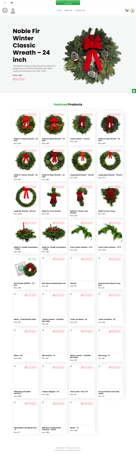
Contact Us (80, 10)
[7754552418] (5, 2)
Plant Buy (64, 450)
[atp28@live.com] (12, 2)
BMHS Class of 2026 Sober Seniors (68, 3)
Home (59, 10)
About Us (68, 10)
